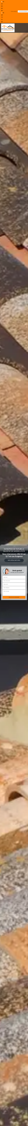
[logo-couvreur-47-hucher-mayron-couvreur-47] (8, 28)
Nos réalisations (14, 560)
